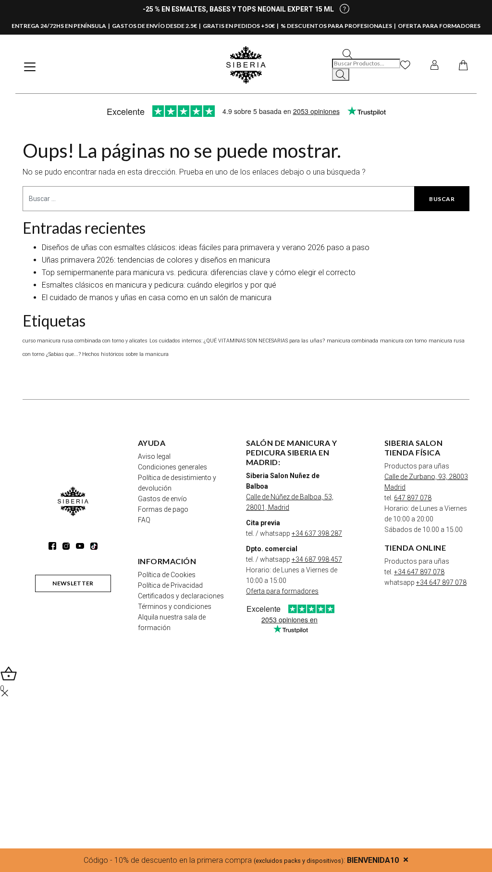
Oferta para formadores (282, 591)
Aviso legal (154, 456)
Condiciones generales (172, 467)
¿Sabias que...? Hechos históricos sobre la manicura (107, 354)
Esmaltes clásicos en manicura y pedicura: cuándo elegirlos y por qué (159, 285)
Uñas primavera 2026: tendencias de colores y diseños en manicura (156, 260)
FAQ (144, 520)
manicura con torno (403, 341)
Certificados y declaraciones (181, 596)
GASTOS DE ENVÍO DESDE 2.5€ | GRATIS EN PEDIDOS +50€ (193, 25)
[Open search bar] (347, 53)
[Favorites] (405, 65)
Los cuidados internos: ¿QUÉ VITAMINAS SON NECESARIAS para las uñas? (237, 341)
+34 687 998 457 (317, 559)
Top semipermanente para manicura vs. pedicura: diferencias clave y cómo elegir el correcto (199, 272)
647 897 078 (412, 498)
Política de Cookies (167, 575)
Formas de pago (163, 509)
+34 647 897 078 (419, 572)
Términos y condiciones (174, 606)
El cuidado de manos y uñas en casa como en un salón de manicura (156, 297)
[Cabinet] (434, 65)
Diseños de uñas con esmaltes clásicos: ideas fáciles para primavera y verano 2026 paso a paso (205, 247)
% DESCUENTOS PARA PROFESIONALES (336, 25)
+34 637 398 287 (317, 533)
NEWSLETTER (73, 583)
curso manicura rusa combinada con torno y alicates (85, 341)
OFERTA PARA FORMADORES (439, 25)
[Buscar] (340, 74)
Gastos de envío (162, 499)
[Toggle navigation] (30, 67)
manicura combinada (352, 341)
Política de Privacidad (170, 585)
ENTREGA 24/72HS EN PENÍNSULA (59, 25)
